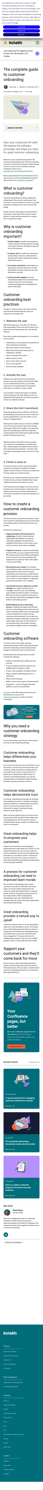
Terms (5, 1422)
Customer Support (9, 1469)
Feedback (6, 1474)
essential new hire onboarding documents (18, 171)
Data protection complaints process (14, 1434)
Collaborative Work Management (13, 1382)
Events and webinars (10, 1405)
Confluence (8, 692)
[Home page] (18, 42)
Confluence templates (25, 180)
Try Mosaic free (15, 1047)
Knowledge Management (11, 1386)
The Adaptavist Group (10, 1413)
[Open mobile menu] (37, 43)
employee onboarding (11, 697)
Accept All (21, 27)
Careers (6, 1409)
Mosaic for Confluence (10, 1351)
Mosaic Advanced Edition (11, 1356)
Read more (33, 1062)
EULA (5, 1426)
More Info (21, 35)
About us (6, 1401)
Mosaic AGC (7, 1360)
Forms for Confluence (10, 1364)
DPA (5, 1430)
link (34, 9)
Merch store (7, 1447)
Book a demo (7, 1465)
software (20, 553)
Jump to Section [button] (15, 128)
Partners (6, 1443)
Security (6, 1438)
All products (7, 1368)
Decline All (21, 31)
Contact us (7, 1461)
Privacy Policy (7, 1417)
